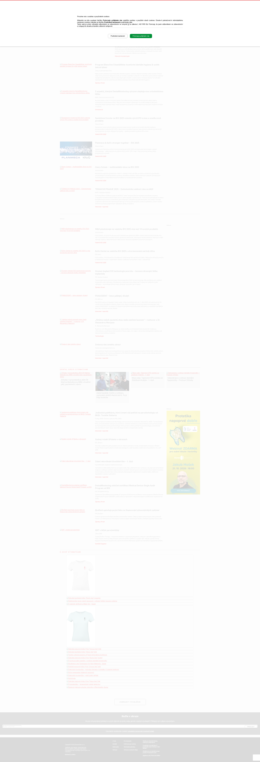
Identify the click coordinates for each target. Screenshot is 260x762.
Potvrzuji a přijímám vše (141, 36)
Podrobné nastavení (118, 36)
